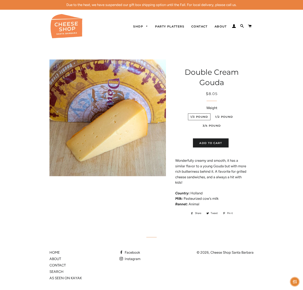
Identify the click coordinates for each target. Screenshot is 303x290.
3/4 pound (212, 125)
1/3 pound (199, 116)
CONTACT (199, 26)
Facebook (132, 252)
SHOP (138, 26)
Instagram (132, 259)
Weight (211, 108)
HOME (54, 252)
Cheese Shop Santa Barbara (232, 252)
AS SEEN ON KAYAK (65, 278)
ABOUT (221, 26)
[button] (295, 282)
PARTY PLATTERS (169, 26)
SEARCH (56, 272)
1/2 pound (224, 116)
